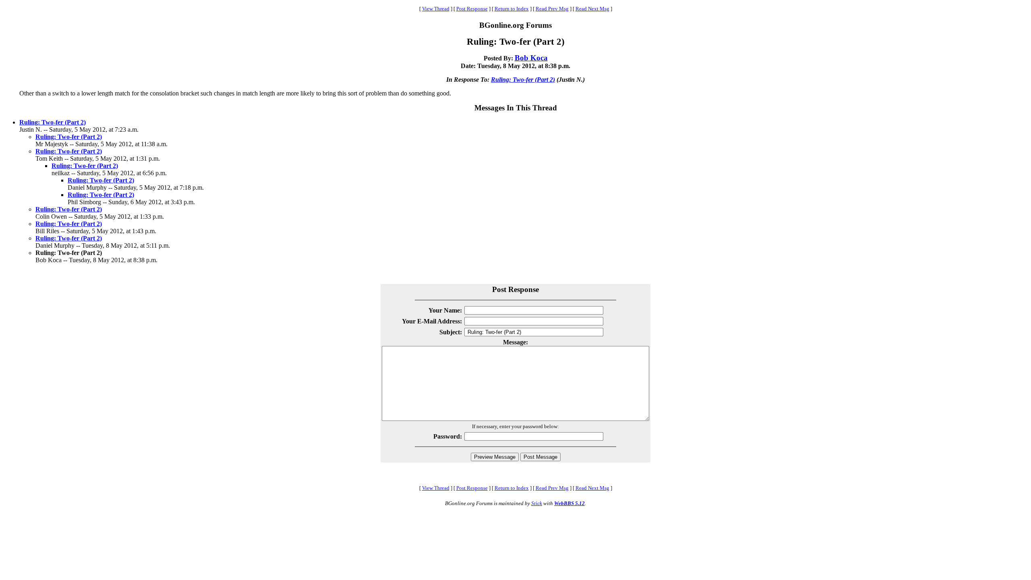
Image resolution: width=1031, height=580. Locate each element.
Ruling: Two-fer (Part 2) (523, 79)
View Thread (435, 9)
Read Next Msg (592, 9)
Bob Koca (531, 58)
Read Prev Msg (552, 9)
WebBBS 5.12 (569, 503)
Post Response (472, 9)
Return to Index (512, 9)
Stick (536, 503)
